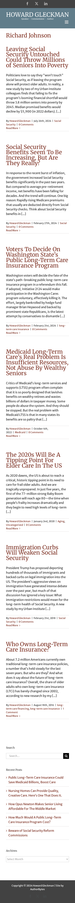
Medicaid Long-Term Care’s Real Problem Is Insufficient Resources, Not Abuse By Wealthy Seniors (37, 362)
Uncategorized (14, 524)
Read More (12, 128)
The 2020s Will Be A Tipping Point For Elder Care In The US (34, 460)
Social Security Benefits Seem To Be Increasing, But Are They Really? (34, 155)
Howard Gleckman (20, 120)
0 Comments (26, 124)
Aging (61, 521)
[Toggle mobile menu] (67, 22)
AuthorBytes (37, 889)
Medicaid (20, 432)
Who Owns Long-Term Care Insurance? (37, 647)
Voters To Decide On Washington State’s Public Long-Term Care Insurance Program (37, 257)
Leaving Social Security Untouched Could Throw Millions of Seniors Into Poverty (37, 57)
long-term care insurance (45, 708)
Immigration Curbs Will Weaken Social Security (32, 553)
